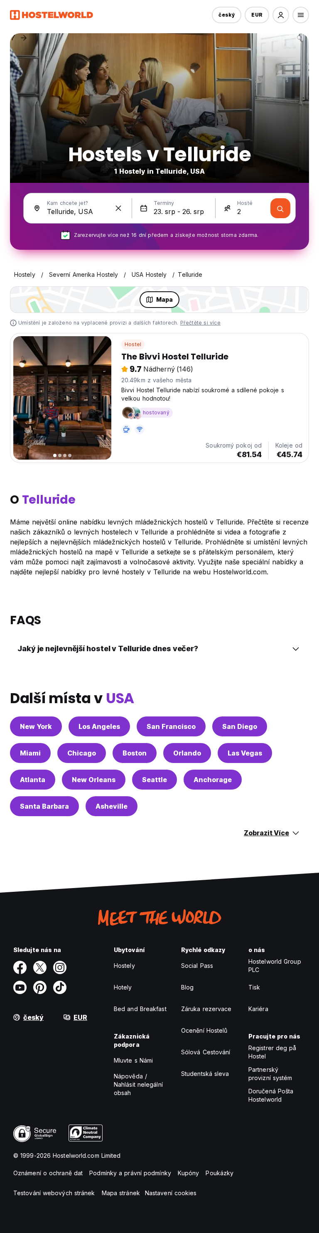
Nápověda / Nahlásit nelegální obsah (138, 1084)
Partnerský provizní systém (270, 1073)
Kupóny (188, 1172)
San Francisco (171, 726)
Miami (30, 753)
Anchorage (213, 779)
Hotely (123, 987)
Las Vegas (245, 753)
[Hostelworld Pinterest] (40, 987)
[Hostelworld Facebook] (20, 967)
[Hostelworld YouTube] (20, 987)
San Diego (239, 726)
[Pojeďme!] (280, 208)
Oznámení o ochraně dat (48, 1172)
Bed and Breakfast (140, 1008)
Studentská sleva (205, 1073)
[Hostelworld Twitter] (40, 967)
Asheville (112, 806)
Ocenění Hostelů (204, 1030)
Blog (187, 987)
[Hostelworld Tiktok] (59, 987)
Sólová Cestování (206, 1052)
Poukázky (219, 1172)
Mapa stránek (121, 1192)
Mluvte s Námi (133, 1060)
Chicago (81, 753)
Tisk (254, 987)
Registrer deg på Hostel (272, 1052)
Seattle (154, 779)
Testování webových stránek (54, 1192)
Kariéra (258, 1008)
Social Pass (197, 965)
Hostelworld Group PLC (274, 965)
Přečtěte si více (200, 323)
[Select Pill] (280, 15)
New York (36, 726)
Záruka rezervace (206, 1008)
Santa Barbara (44, 806)
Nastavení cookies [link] (171, 1192)
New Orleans (93, 779)
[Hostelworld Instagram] (59, 967)
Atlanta (32, 779)
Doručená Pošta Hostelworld (270, 1095)
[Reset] (118, 208)
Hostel (133, 344)
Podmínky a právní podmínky (130, 1172)
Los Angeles (99, 726)
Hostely (124, 965)
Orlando (187, 753)
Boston (135, 753)
